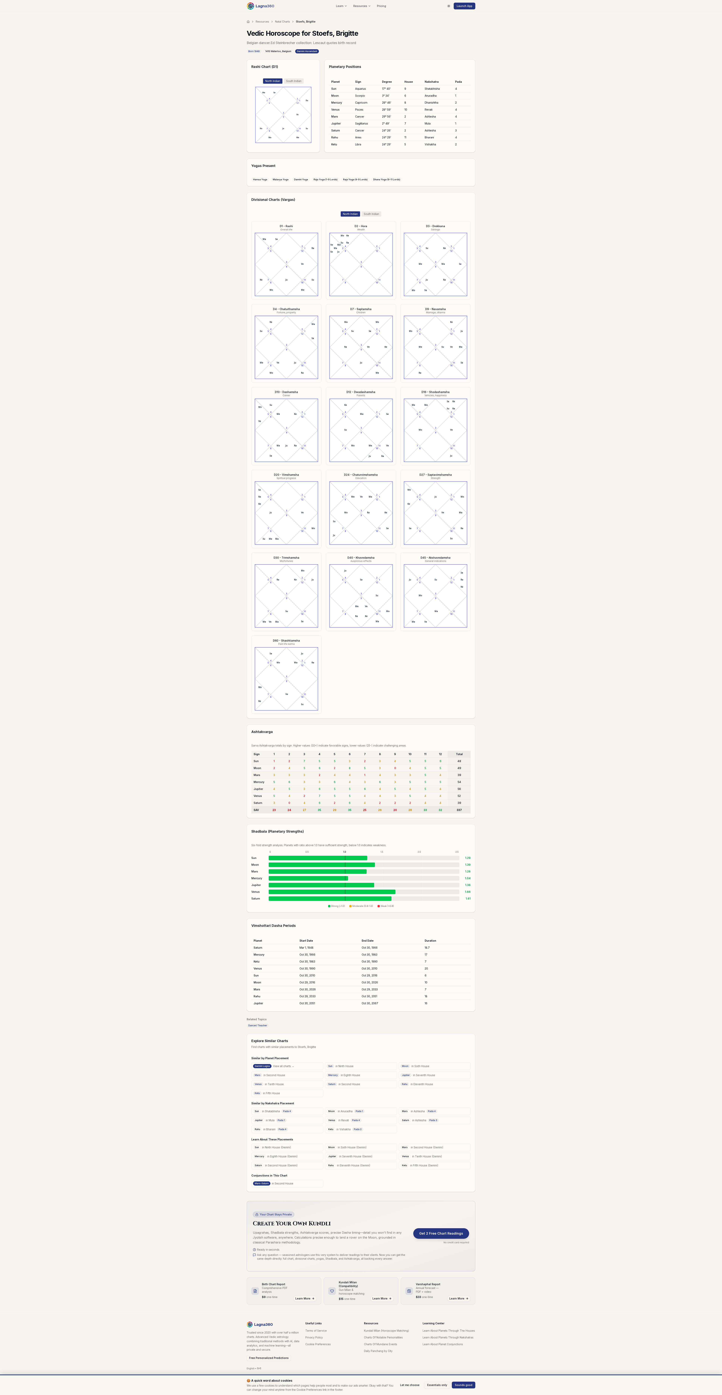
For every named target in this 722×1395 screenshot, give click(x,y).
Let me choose (409, 1385)
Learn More (302, 1298)
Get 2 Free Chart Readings (441, 1233)
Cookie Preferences (318, 1344)
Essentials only (437, 1385)
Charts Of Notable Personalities (383, 1337)
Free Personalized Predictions (269, 1357)
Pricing (381, 6)
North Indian (272, 81)
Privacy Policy (314, 1337)
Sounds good (463, 1385)
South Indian (293, 81)
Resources (262, 21)
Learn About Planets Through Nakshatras (448, 1337)
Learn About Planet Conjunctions (443, 1344)
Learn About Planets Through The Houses (449, 1330)
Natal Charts (282, 21)
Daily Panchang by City (378, 1351)
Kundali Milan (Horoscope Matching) (386, 1330)
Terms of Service (316, 1330)
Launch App (464, 6)
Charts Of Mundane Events (380, 1344)
